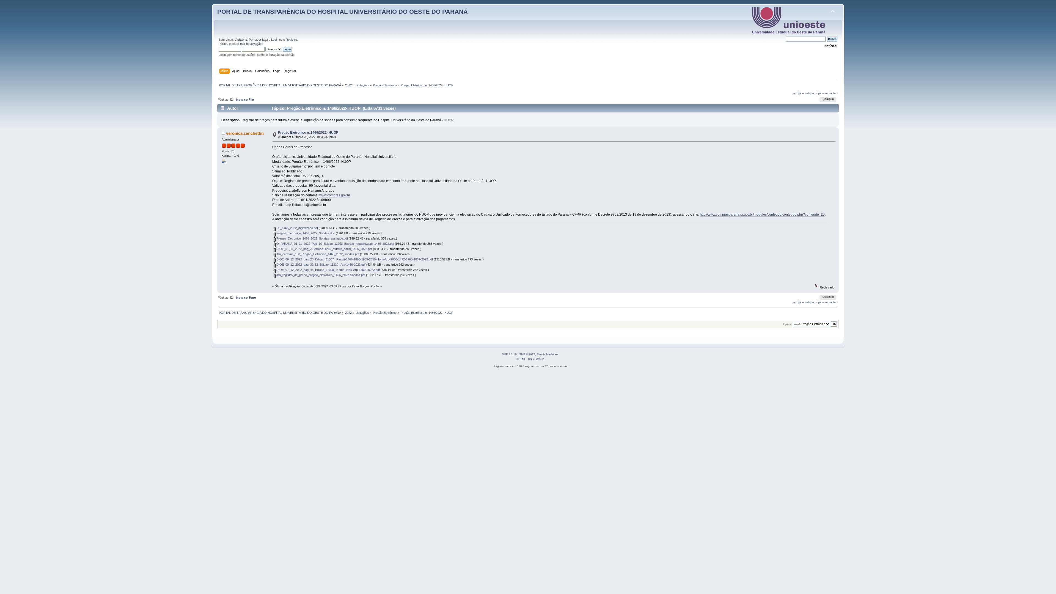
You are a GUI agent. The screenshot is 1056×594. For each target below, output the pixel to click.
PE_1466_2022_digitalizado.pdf (297, 228)
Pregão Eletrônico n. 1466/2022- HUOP (308, 132)
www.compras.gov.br (334, 195)
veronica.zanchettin (245, 133)
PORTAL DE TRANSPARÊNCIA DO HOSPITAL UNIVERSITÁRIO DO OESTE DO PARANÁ (342, 11)
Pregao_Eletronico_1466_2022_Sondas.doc (305, 233)
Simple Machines (547, 354)
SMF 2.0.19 (509, 354)
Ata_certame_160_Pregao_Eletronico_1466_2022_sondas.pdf (317, 254)
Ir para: (787, 324)
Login (274, 39)
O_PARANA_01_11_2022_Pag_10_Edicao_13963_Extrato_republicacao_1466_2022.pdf (335, 243)
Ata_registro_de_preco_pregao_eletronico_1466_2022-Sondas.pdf (320, 275)
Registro (291, 39)
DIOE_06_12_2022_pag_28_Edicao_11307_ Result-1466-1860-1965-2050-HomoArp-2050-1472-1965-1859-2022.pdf (354, 259)
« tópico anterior (804, 93)
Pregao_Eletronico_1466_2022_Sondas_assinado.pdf (312, 238)
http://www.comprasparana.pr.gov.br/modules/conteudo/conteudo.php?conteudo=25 (762, 214)
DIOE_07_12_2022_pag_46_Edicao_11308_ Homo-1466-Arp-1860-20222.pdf (328, 269)
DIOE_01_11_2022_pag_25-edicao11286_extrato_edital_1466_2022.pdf (324, 249)
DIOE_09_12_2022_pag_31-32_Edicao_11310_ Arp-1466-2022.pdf (320, 264)
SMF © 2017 (527, 354)
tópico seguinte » (827, 93)
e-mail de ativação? (250, 43)
